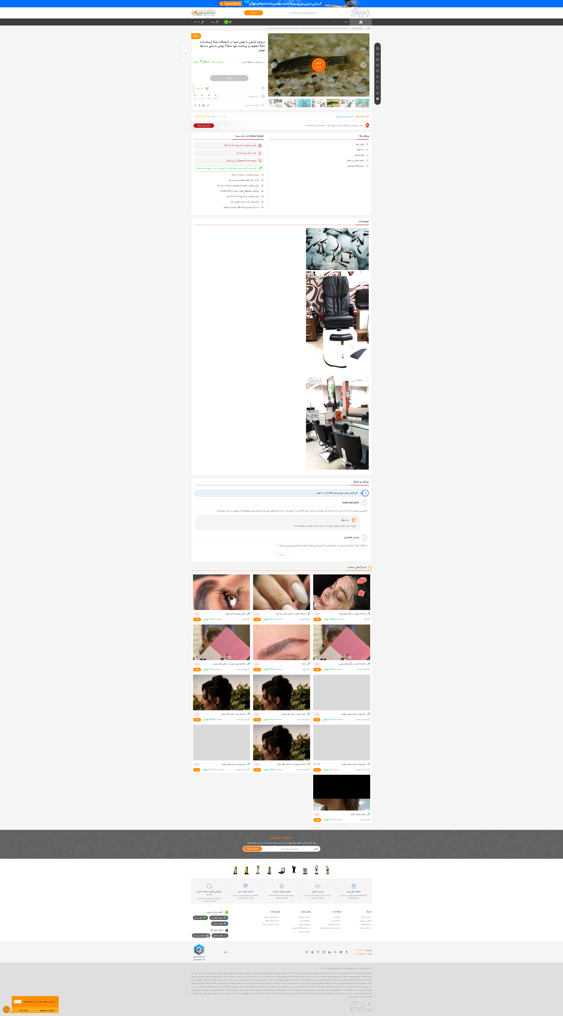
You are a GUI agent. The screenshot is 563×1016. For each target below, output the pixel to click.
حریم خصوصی (365, 924)
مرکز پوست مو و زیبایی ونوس (353, 714)
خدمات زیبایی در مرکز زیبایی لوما (352, 614)
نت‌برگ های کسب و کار (270, 924)
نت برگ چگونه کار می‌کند (301, 928)
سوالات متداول (304, 931)
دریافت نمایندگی (334, 924)
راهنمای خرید (305, 920)
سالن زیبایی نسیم (358, 814)
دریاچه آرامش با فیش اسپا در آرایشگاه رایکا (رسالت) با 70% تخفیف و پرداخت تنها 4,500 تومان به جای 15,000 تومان (232, 46)
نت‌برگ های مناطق (272, 920)
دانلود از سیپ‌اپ (199, 935)
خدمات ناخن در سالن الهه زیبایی (352, 664)
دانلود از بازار (198, 917)
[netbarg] (361, 1005)
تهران (346, 21)
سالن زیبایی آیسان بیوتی (235, 614)
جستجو (254, 13)
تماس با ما (336, 917)
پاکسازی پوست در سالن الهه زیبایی (291, 764)
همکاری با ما (335, 920)
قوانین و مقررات (365, 920)
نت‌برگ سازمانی (304, 917)
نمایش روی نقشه (204, 125)
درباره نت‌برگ (366, 917)
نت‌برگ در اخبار (365, 928)
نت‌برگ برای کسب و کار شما (330, 928)
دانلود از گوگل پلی (217, 917)
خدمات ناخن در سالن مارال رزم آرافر (290, 614)
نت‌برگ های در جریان (271, 917)
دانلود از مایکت (218, 923)
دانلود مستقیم (218, 935)
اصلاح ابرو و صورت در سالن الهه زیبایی (229, 664)
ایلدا (303, 664)
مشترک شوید (252, 849)
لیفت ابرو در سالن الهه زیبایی (293, 714)
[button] (274, 65)
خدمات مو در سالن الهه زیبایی (233, 714)
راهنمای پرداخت (304, 924)
